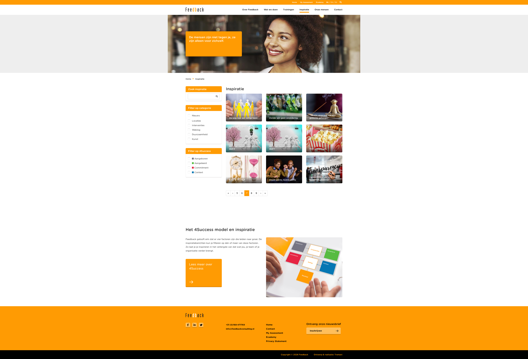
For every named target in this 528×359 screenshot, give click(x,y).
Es (336, 2)
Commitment (201, 168)
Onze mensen (322, 9)
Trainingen (288, 9)
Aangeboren (201, 158)
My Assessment (306, 2)
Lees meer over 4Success (200, 266)
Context (198, 172)
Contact (338, 9)
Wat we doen (271, 9)
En (332, 2)
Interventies (198, 125)
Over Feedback (250, 9)
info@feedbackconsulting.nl (240, 329)
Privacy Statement (276, 341)
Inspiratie (304, 9)
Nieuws (196, 115)
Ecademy (320, 2)
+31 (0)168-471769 (235, 325)
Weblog (196, 130)
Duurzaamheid (200, 134)
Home (294, 2)
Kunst (195, 139)
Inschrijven (316, 331)
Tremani (338, 355)
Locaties (196, 121)
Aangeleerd (200, 163)
